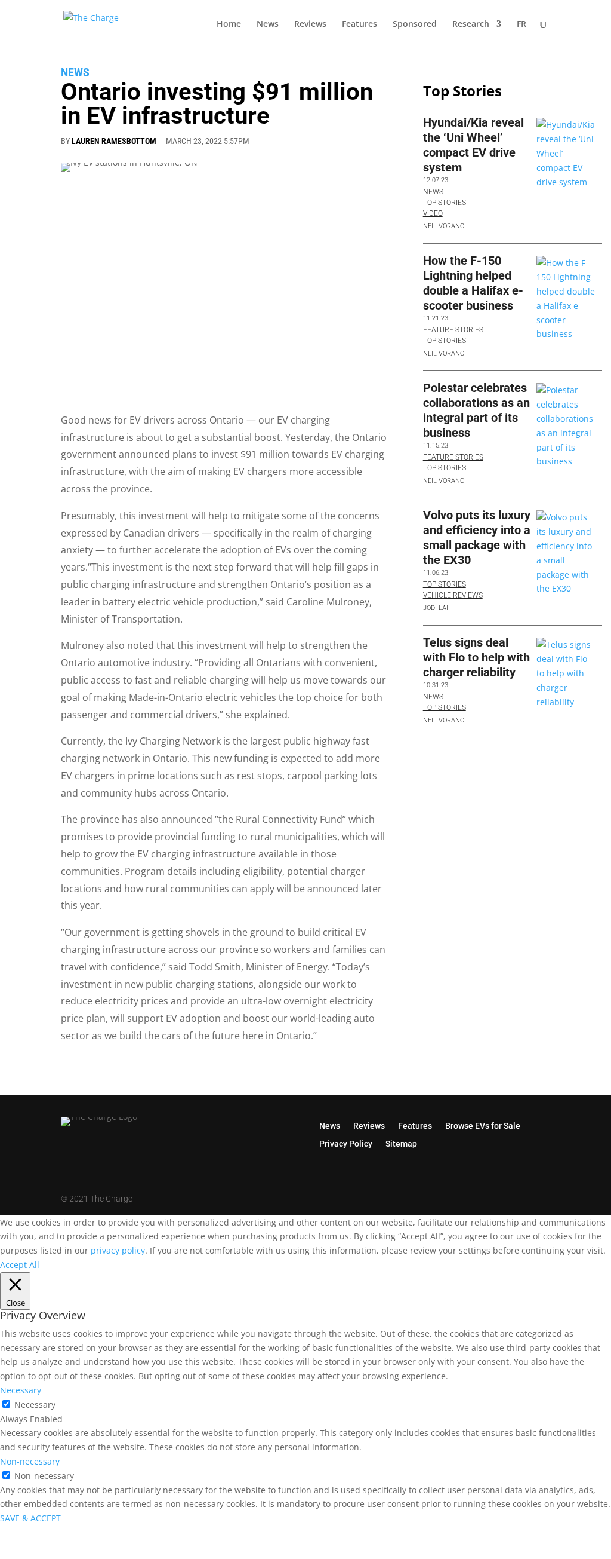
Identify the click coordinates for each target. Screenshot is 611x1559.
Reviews (310, 24)
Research (470, 24)
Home (229, 24)
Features (359, 24)
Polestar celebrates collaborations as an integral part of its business (476, 410)
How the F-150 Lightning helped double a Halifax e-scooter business (473, 283)
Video (433, 213)
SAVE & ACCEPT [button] (30, 1518)
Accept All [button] (19, 1264)
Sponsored (415, 24)
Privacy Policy (345, 1143)
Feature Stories (453, 330)
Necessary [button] (20, 1390)
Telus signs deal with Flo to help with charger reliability (476, 657)
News (268, 24)
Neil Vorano (443, 226)
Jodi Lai (435, 608)
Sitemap (401, 1143)
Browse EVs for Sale (482, 1125)
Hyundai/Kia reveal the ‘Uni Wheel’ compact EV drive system (473, 144)
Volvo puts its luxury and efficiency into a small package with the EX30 (476, 537)
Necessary (34, 1404)
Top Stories (444, 202)
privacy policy (118, 1250)
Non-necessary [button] (30, 1461)
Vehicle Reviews (453, 595)
